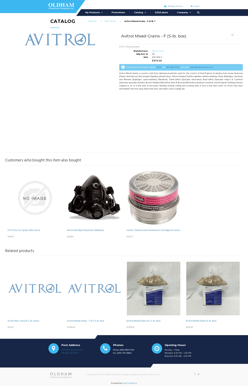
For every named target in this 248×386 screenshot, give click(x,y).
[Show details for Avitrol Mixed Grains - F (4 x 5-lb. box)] (94, 288)
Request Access (175, 6)
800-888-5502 (173, 67)
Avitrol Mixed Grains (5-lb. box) (201, 321)
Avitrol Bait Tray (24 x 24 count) (23, 321)
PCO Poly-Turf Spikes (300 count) (24, 230)
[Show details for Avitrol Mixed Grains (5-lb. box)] (213, 288)
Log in (197, 6)
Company (182, 12)
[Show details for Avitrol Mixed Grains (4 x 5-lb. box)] (153, 288)
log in (159, 67)
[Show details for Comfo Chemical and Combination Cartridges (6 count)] (153, 198)
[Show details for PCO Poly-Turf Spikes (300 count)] (34, 198)
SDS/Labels (161, 12)
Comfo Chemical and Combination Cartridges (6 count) (153, 230)
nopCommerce (130, 383)
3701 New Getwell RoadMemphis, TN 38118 (72, 351)
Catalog (138, 12)
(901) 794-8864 (124, 353)
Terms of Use (154, 374)
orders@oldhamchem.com (201, 67)
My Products (92, 12)
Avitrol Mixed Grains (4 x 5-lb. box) (143, 321)
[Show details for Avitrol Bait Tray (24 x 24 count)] (34, 288)
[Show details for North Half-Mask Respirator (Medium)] (94, 198)
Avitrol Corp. (158, 51)
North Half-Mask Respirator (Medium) (85, 230)
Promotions (118, 12)
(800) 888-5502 (127, 350)
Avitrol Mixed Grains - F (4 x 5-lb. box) (85, 321)
